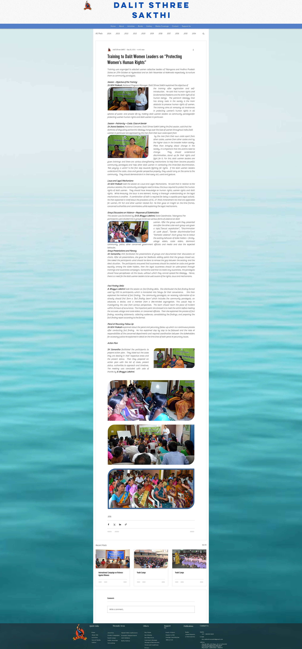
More (194, 33)
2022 (126, 33)
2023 (118, 33)
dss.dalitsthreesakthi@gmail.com (212, 641)
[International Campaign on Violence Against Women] (113, 558)
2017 (168, 33)
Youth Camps (141, 572)
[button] (203, 33)
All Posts (99, 33)
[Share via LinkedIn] (120, 524)
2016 (177, 33)
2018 (160, 33)
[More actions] (193, 49)
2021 (135, 33)
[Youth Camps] (151, 558)
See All (204, 545)
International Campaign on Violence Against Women (111, 573)
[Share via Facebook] (108, 524)
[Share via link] (126, 524)
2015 (185, 33)
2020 (143, 33)
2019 (152, 33)
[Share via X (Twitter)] (114, 524)
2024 (109, 33)
